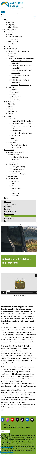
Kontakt (7, 209)
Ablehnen (10, 452)
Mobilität (7, 216)
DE (34, 16)
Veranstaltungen (10, 204)
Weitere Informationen (7, 454)
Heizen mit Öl (9, 218)
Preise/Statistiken (10, 211)
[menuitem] (7, 20)
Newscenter (8, 206)
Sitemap (7, 425)
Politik (6, 221)
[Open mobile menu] (1, 16)
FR (34, 18)
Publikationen (9, 214)
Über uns (7, 201)
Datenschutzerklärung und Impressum (17, 427)
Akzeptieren (3, 452)
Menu (2, 12)
